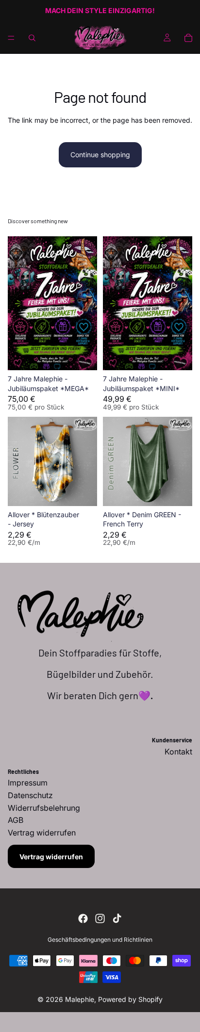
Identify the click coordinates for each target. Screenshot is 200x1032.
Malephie (79, 999)
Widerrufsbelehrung (44, 808)
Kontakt (178, 751)
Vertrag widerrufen (51, 856)
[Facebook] (83, 918)
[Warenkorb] (188, 38)
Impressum (28, 782)
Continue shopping (100, 154)
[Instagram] (100, 918)
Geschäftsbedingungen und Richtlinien (100, 939)
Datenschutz (30, 795)
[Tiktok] (117, 918)
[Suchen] (32, 38)
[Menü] (11, 38)
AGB (15, 820)
